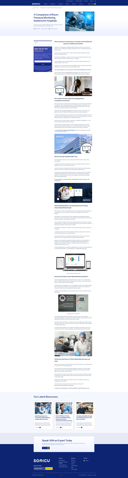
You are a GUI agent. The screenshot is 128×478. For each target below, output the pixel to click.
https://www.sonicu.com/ (82, 248)
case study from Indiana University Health (65, 130)
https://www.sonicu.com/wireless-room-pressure (63, 385)
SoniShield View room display (72, 72)
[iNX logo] (43, 460)
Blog (37, 7)
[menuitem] (70, 1)
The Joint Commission (66, 110)
